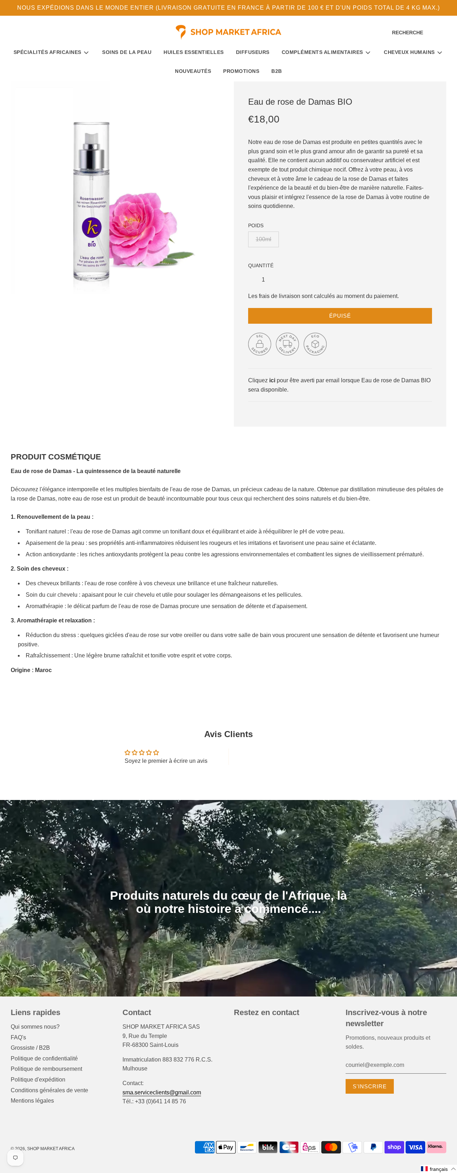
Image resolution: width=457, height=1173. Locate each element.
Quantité (260, 265)
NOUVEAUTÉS (193, 71)
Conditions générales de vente (49, 1090)
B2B (276, 71)
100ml (263, 239)
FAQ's (18, 1037)
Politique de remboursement (46, 1069)
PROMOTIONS (241, 71)
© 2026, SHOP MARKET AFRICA (43, 1148)
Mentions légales (32, 1101)
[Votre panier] (445, 33)
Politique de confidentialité (44, 1058)
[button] (438, 1169)
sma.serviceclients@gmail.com (161, 1092)
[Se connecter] (433, 33)
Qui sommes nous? (35, 1027)
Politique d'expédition (38, 1080)
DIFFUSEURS (253, 52)
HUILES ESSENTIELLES (194, 52)
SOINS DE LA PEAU (126, 52)
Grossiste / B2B (30, 1048)
